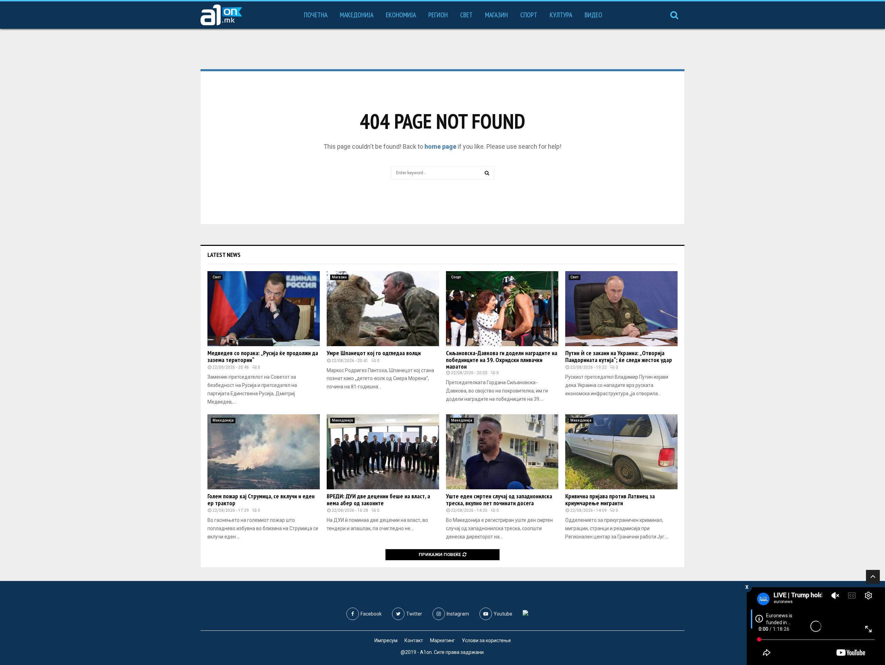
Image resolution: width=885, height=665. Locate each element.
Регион (438, 14)
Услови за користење (486, 640)
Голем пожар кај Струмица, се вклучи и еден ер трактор (261, 499)
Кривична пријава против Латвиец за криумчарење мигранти (610, 499)
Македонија (356, 14)
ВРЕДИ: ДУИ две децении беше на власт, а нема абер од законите (378, 499)
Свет (466, 14)
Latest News (224, 255)
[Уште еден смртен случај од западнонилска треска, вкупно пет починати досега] (502, 451)
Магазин (496, 14)
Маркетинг (442, 640)
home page (440, 146)
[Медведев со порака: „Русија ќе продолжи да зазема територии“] (263, 308)
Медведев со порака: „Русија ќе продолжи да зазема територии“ (262, 356)
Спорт (528, 14)
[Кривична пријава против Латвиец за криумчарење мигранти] (621, 451)
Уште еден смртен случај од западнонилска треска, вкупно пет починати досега (499, 499)
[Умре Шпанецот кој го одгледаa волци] (383, 308)
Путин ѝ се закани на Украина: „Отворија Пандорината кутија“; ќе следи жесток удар (618, 356)
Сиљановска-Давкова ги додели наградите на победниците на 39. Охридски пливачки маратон (501, 360)
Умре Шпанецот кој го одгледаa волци (374, 353)
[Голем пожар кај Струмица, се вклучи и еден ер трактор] (263, 451)
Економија (401, 14)
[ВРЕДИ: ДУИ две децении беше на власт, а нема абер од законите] (383, 451)
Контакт (413, 640)
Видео (593, 14)
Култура (561, 14)
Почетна (315, 14)
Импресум (386, 640)
